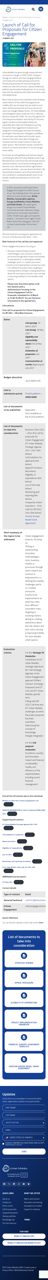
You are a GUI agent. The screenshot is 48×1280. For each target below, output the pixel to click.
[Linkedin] (14, 1184)
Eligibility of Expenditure (24, 1002)
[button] (33, 9)
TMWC (27, 1219)
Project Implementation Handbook (24, 1023)
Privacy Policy (15, 1144)
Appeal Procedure (24, 982)
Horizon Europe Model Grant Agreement (32, 519)
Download (8, 804)
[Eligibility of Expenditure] (24, 995)
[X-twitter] (9, 1184)
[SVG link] (15, 9)
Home (4, 17)
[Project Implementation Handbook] (24, 1015)
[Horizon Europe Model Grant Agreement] (24, 1059)
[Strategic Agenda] (24, 956)
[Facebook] (4, 1184)
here (33, 300)
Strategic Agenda (24, 962)
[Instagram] (19, 1184)
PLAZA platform (32, 393)
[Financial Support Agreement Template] (24, 1037)
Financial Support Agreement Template (24, 1045)
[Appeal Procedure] (24, 975)
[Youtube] (24, 1184)
